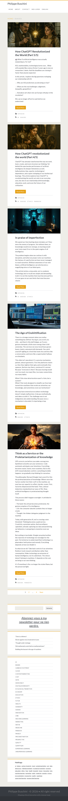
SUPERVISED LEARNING (22, 748)
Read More (21, 108)
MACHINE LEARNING (21, 719)
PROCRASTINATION (21, 736)
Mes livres (36, 9)
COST (17, 677)
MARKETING (19, 721)
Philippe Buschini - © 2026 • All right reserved (34, 791)
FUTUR (17, 701)
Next (41, 592)
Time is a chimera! (21, 636)
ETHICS (30, 201)
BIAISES (23, 117)
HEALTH (18, 704)
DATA (17, 680)
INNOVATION (19, 712)
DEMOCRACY (19, 683)
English (45, 9)
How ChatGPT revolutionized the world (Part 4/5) (34, 137)
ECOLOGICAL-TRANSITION (23, 689)
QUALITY (18, 742)
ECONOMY (18, 692)
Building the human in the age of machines (28, 649)
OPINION (21, 114)
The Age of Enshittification (34, 316)
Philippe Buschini (17, 3)
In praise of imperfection (34, 221)
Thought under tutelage (22, 643)
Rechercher (49, 608)
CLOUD (17, 671)
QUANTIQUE (19, 745)
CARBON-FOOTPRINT (22, 668)
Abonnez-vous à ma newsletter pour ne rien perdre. (34, 621)
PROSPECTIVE (19, 739)
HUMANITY (18, 707)
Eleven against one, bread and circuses (27, 640)
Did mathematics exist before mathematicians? (29, 646)
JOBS (16, 716)
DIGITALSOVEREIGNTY (22, 686)
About (17, 9)
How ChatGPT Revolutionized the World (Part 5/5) (34, 34)
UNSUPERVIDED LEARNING (23, 751)
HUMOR (17, 709)
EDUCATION (19, 695)
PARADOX (37, 201)
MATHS (17, 724)
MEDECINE (18, 727)
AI (18, 117)
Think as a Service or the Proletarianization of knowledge (34, 436)
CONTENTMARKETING (22, 674)
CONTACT (26, 9)
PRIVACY (18, 733)
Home (11, 9)
